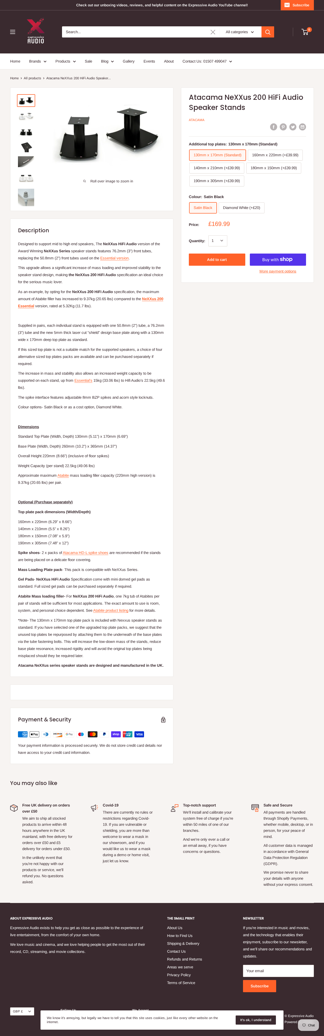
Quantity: (197, 240)
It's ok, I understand (255, 1020)
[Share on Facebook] (273, 126)
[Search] (267, 31)
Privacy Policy (179, 975)
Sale (88, 61)
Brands (35, 61)
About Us (175, 928)
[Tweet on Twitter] (292, 126)
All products (32, 78)
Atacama (197, 120)
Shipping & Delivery (183, 943)
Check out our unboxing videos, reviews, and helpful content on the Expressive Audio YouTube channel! (162, 5)
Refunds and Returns (184, 959)
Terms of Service (181, 983)
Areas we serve (180, 967)
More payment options (277, 271)
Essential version (114, 258)
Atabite (63, 475)
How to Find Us (180, 935)
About (169, 61)
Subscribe (301, 5)
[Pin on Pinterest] (283, 126)
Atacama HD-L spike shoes (85, 552)
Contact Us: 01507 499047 (205, 61)
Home (15, 61)
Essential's (83, 380)
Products (62, 61)
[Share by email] (302, 126)
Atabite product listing (110, 610)
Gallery (129, 61)
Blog (104, 61)
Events (149, 61)
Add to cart (217, 259)
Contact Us (176, 951)
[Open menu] (12, 32)
